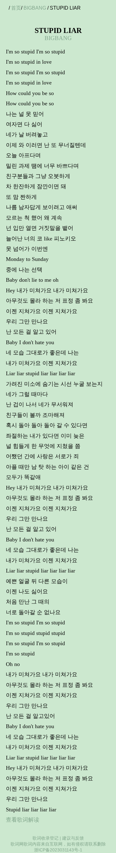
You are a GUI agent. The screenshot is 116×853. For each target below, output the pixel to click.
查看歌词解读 (22, 820)
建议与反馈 (73, 838)
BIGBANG (35, 8)
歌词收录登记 (45, 838)
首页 (16, 8)
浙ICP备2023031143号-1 (58, 849)
